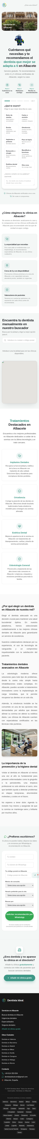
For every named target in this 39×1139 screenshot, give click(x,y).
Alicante (5, 1108)
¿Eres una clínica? (30, 5)
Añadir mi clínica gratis (21, 978)
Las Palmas (30, 1105)
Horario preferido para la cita (15, 891)
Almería (8, 1119)
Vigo (28, 1108)
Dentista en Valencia (9, 1039)
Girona (20, 1122)
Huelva (27, 1122)
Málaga (15, 1105)
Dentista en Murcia (8, 1063)
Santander (20, 1112)
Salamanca (30, 1125)
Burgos (16, 1119)
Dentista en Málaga (8, 1060)
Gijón (34, 1108)
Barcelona (14, 1102)
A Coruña (33, 1115)
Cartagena (29, 1119)
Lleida (7, 1125)
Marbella (21, 1125)
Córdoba (13, 1108)
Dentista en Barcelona (9, 1043)
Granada (28, 1112)
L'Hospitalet (11, 1112)
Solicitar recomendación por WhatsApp (19, 915)
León (33, 1122)
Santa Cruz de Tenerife (11, 1129)
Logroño (14, 1125)
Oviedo (17, 1115)
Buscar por (9, 901)
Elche (14, 1122)
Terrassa (31, 1129)
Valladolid (21, 1108)
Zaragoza (8, 1105)
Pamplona (24, 1115)
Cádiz (22, 1119)
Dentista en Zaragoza (9, 1056)
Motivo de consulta (12, 881)
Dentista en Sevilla (8, 1053)
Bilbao (28, 1102)
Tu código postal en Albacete (16, 871)
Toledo (20, 1132)
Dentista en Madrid (8, 1046)
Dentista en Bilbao (8, 1049)
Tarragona (24, 1129)
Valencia (5, 1102)
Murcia (22, 1105)
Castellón (7, 1122)
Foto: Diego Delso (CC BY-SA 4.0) (27, 28)
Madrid (21, 1102)
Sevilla (34, 1102)
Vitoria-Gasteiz (7, 1115)
